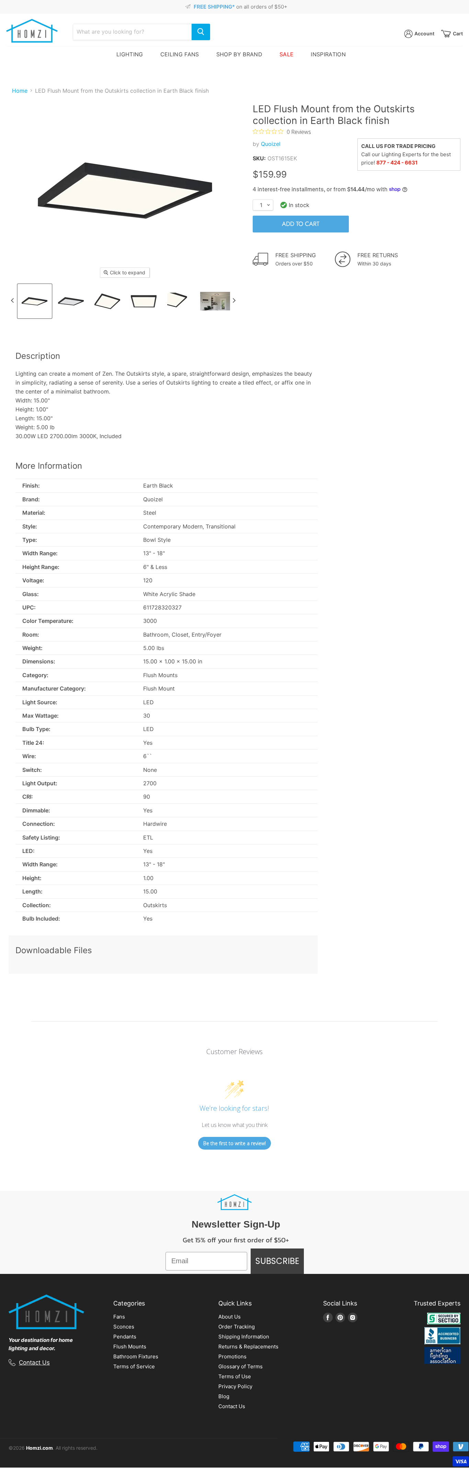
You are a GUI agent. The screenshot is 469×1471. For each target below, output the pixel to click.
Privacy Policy (235, 1386)
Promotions (232, 1356)
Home (19, 91)
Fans (119, 1316)
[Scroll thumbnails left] (12, 300)
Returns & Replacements (248, 1346)
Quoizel (271, 143)
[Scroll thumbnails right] (234, 300)
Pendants (124, 1336)
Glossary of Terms (240, 1366)
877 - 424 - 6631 (396, 162)
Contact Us (34, 1362)
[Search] (201, 32)
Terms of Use (234, 1376)
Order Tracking (236, 1326)
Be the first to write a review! (234, 1143)
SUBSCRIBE (277, 1261)
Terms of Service (134, 1366)
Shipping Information (243, 1336)
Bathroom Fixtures (135, 1356)
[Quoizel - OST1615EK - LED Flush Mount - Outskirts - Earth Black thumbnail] (35, 301)
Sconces (123, 1326)
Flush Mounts (129, 1346)
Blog (223, 1396)
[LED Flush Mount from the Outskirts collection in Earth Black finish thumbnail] (71, 301)
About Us (229, 1316)
